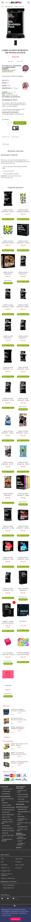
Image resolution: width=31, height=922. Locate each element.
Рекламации (18, 861)
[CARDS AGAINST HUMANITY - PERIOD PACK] (23, 300)
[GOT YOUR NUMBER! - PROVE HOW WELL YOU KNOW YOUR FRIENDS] (23, 648)
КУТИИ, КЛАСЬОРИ (23, 796)
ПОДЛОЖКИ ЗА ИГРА (23, 801)
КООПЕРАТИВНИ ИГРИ (8, 809)
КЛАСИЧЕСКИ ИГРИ (7, 828)
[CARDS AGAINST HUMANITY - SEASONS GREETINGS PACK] (23, 331)
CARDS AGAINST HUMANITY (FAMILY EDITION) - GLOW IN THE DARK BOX (8, 242)
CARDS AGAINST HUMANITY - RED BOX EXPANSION (8, 558)
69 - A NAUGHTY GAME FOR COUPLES (8, 653)
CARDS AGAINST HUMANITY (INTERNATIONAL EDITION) (23, 590)
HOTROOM (8, 685)
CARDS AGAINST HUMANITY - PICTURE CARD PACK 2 (8, 463)
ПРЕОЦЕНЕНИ (6, 793)
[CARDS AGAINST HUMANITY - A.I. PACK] (8, 363)
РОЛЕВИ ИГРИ (6, 812)
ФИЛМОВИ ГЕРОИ (22, 826)
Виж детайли (8, 283)
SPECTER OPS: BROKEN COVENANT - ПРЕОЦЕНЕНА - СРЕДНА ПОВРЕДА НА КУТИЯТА (19, 710)
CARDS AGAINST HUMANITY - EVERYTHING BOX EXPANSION (8, 273)
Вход (2, 861)
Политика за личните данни (8, 878)
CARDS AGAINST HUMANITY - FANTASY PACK (8, 495)
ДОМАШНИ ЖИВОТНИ (24, 811)
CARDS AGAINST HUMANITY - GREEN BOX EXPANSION (23, 242)
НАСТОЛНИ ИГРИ (8, 6)
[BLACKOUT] (23, 617)
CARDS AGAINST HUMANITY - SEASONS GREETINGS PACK (23, 337)
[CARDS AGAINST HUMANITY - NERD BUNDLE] (23, 489)
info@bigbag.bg (10, 885)
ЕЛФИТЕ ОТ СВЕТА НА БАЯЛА (23, 823)
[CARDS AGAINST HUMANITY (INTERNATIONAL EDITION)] (23, 584)
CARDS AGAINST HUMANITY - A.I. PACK (8, 368)
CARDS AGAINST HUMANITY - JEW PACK (8, 590)
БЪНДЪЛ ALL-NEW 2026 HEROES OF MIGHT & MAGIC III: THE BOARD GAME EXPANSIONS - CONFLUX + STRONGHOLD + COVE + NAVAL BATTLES (19, 753)
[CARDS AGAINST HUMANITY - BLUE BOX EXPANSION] (23, 553)
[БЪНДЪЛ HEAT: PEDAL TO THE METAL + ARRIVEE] (6, 746)
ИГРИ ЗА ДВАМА (6, 805)
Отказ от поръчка (19, 864)
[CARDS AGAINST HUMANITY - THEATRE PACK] (23, 267)
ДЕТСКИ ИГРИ (6, 825)
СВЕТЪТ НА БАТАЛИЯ (8, 830)
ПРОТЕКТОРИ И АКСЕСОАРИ (20, 787)
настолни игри (15, 136)
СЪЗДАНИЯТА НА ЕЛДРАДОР (22, 819)
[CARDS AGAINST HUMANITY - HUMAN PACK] (8, 205)
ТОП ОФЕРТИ (4, 786)
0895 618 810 (11, 887)
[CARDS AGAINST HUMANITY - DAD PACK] (23, 363)
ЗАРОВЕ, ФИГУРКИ (23, 794)
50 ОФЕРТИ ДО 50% (7, 789)
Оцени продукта (6, 144)
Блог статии (18, 867)
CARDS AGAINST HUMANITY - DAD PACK (23, 368)
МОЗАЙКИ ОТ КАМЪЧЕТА (21, 844)
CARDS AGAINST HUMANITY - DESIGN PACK (8, 432)
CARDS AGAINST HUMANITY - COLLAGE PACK (8, 337)
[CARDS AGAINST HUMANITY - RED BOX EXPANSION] (8, 553)
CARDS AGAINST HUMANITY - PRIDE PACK (8, 306)
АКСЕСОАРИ (21, 799)
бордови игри (5, 136)
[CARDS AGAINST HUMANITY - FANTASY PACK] (8, 489)
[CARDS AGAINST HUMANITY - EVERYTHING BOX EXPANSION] (8, 267)
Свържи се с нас (5, 867)
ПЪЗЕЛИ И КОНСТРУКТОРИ (21, 834)
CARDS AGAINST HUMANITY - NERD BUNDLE (23, 495)
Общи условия (19, 858)
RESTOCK (19, 847)
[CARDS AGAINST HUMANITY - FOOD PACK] (23, 458)
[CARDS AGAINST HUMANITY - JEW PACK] (8, 584)
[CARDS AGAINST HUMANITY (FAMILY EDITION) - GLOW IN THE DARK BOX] (8, 236)
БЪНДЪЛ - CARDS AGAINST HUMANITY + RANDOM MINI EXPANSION (8, 622)
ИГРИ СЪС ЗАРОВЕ (7, 819)
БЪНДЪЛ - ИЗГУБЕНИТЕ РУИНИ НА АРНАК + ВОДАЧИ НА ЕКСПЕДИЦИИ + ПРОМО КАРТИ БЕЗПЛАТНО (19, 762)
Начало (2, 6)
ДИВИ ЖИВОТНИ (22, 809)
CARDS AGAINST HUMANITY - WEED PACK (8, 527)
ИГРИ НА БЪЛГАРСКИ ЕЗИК (7, 799)
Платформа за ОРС (5, 870)
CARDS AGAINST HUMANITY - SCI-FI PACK (8, 400)
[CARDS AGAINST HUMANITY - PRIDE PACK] (8, 300)
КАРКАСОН (5, 833)
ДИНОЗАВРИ (21, 816)
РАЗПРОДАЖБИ (6, 791)
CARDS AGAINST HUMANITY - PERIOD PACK (23, 306)
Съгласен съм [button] (15, 919)
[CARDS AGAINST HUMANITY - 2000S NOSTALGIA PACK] (23, 394)
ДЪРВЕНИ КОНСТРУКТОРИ (21, 838)
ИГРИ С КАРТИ (6, 817)
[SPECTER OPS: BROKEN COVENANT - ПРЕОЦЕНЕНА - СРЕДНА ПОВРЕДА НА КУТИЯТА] (6, 712)
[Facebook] (3, 891)
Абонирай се (7, 737)
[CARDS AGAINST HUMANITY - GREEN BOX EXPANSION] (23, 236)
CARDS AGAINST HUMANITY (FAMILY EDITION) (23, 211)
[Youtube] (12, 891)
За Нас (2, 858)
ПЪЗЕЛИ (20, 841)
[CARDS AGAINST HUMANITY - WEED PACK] (8, 521)
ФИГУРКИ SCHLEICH (22, 807)
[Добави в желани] (27, 119)
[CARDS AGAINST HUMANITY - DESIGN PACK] (8, 426)
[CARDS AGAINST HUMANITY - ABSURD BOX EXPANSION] (23, 521)
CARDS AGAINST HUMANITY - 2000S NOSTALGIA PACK (23, 400)
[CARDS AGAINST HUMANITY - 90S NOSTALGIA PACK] (15, 38)
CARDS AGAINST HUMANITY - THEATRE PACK (23, 273)
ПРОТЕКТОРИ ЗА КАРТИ (22, 791)
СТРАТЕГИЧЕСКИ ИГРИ (8, 807)
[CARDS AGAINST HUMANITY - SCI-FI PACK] (8, 394)
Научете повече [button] (6, 915)
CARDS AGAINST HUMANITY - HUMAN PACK (8, 211)
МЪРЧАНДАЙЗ (20, 804)
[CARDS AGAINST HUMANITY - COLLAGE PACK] (8, 331)
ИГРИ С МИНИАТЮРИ (8, 814)
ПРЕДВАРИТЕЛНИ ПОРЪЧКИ (6, 840)
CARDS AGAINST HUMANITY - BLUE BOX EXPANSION (23, 558)
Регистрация (4, 864)
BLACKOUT (23, 621)
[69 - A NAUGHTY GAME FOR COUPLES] (8, 648)
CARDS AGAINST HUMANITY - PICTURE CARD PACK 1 (23, 432)
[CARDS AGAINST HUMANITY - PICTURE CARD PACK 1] (23, 426)
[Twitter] (6, 891)
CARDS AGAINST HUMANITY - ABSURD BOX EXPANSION (23, 527)
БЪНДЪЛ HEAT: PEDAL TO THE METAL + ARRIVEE (19, 744)
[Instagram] (9, 891)
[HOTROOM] (8, 681)
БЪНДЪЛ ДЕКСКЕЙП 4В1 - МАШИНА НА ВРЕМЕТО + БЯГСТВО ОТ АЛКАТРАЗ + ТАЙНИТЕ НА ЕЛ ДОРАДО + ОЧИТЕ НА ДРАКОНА (18, 728)
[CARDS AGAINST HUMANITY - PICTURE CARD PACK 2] (8, 458)
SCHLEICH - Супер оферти (22, 830)
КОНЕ (19, 814)
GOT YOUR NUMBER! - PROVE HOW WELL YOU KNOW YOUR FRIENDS (23, 654)
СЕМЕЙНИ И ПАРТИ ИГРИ (19, 6)
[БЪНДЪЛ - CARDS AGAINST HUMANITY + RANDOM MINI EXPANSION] (8, 617)
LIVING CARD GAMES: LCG (7, 836)
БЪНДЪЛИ (4, 802)
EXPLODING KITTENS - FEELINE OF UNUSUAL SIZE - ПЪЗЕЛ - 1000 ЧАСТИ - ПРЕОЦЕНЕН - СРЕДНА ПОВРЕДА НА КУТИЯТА (19, 719)
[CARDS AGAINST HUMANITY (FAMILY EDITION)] (23, 205)
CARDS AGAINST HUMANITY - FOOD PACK (23, 463)
